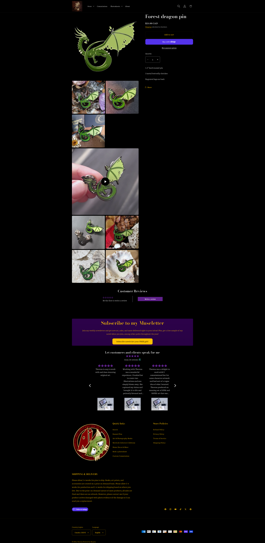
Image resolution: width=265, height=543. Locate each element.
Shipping (148, 27)
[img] (132, 356)
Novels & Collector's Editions (124, 443)
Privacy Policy (158, 434)
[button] (90, 6)
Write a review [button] (150, 299)
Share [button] (149, 87)
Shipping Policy (159, 443)
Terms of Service (159, 438)
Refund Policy (158, 429)
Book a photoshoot (120, 451)
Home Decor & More (120, 447)
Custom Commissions (121, 456)
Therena (80, 542)
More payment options (169, 48)
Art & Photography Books (122, 438)
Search (115, 429)
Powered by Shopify (89, 542)
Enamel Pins (117, 434)
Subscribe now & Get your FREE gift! (132, 341)
